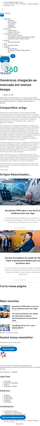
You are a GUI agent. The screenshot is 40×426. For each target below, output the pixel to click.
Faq (9, 52)
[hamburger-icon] (2, 15)
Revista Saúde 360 (14, 42)
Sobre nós (7, 29)
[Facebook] (4, 8)
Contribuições (12, 30)
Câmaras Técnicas (14, 32)
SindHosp (11, 20)
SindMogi (11, 25)
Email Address (4, 346)
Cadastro (7, 47)
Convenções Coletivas (11, 34)
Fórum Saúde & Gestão (11, 45)
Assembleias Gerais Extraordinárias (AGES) (21, 37)
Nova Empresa (12, 48)
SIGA (5, 44)
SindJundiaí (11, 24)
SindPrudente (12, 22)
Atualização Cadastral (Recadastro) (19, 50)
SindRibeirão (12, 27)
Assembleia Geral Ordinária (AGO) (18, 39)
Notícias (6, 40)
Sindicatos (7, 19)
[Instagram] (4, 10)
